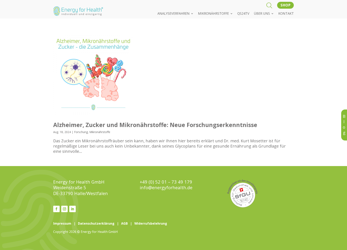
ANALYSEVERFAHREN (173, 14)
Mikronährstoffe (99, 132)
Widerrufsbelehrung (150, 223)
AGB (124, 223)
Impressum (62, 223)
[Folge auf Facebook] (56, 209)
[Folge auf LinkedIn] (72, 209)
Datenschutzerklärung (96, 223)
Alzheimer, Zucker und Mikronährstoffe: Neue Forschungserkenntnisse (155, 125)
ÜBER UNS (262, 14)
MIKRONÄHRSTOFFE (213, 14)
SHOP (285, 5)
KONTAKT (286, 14)
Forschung (81, 132)
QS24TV (243, 14)
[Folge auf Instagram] (64, 209)
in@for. (166, 187)
